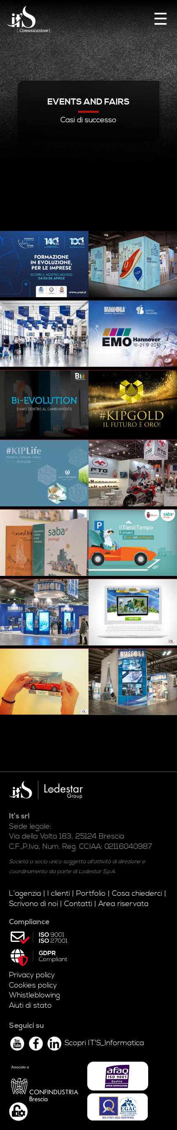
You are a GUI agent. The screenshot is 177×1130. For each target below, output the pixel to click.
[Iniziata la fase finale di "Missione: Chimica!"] (132, 612)
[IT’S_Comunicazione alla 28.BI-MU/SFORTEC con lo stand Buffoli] (132, 681)
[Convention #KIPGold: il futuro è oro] (132, 403)
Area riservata (123, 904)
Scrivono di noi (33, 904)
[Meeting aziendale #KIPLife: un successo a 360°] (44, 473)
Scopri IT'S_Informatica (104, 1043)
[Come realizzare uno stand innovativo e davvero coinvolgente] (44, 612)
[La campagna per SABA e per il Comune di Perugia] (132, 542)
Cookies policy (33, 985)
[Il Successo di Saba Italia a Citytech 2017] (44, 542)
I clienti (58, 893)
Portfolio (91, 893)
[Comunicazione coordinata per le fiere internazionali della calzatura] (132, 264)
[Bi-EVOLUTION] (44, 403)
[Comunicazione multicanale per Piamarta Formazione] (44, 264)
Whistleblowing (34, 995)
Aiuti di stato (30, 1005)
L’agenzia (25, 893)
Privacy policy (32, 975)
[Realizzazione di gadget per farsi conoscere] (44, 681)
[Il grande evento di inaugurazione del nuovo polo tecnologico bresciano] (44, 334)
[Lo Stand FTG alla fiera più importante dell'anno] (132, 473)
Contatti (78, 904)
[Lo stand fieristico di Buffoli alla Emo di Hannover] (132, 334)
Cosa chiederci (137, 893)
